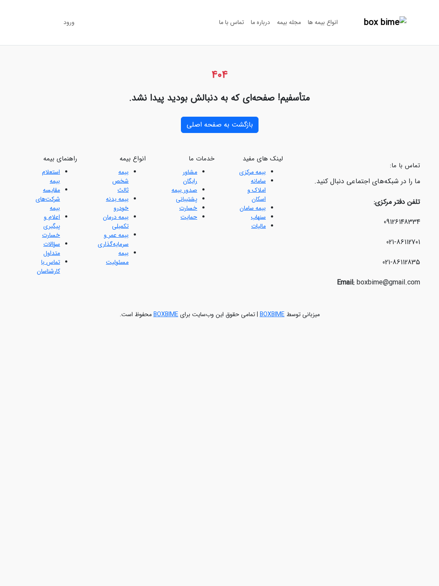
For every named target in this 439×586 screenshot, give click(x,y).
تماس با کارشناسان (48, 266)
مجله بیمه (289, 22)
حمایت (188, 217)
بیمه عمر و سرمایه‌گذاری (113, 239)
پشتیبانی (186, 199)
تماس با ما (231, 22)
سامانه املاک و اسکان (256, 190)
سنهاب (258, 217)
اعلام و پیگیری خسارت (51, 226)
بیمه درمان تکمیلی (116, 221)
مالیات (258, 226)
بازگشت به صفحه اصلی (219, 124)
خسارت (188, 208)
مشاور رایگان (190, 176)
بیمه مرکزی (252, 172)
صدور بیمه (184, 190)
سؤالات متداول (51, 248)
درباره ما (260, 22)
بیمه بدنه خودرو (117, 203)
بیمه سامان (253, 208)
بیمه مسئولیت (117, 257)
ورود (69, 22)
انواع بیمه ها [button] (323, 22)
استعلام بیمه (51, 176)
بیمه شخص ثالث (120, 181)
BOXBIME (272, 314)
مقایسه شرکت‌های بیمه (48, 199)
